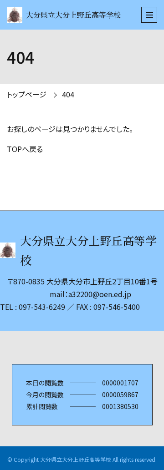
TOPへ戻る (25, 148)
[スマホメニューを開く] (149, 15)
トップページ (26, 94)
